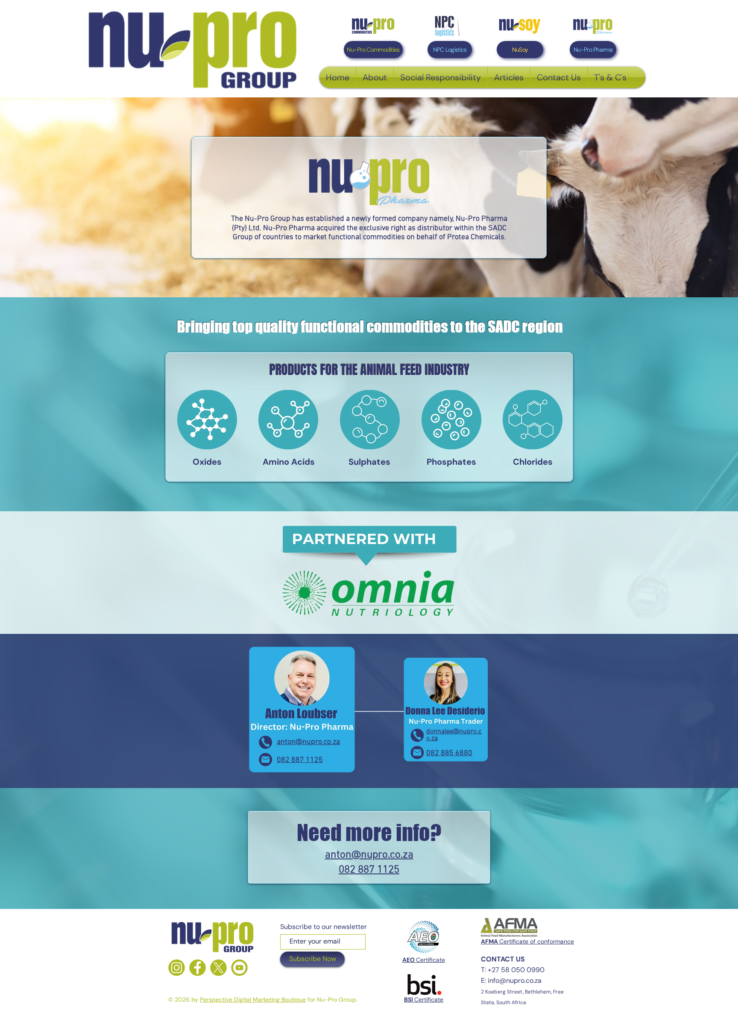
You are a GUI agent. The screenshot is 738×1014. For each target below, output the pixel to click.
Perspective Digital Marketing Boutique (253, 999)
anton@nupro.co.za (308, 742)
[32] (239, 967)
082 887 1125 (300, 760)
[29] (176, 967)
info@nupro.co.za (515, 980)
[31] (218, 967)
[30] (197, 967)
